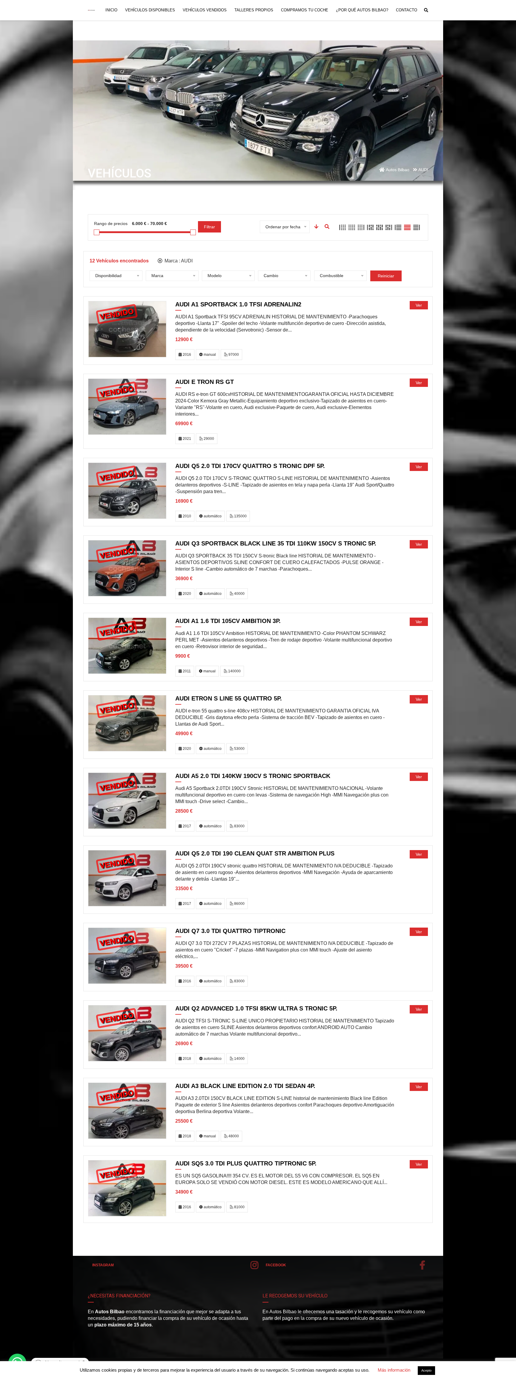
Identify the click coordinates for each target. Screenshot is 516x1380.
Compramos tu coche (304, 10)
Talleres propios (253, 10)
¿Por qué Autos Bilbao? (362, 10)
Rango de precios (111, 223)
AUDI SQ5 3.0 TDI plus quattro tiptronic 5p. (246, 1163)
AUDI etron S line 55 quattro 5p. (228, 698)
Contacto (406, 10)
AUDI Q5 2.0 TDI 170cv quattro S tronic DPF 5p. (250, 466)
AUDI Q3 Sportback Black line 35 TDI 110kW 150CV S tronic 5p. (275, 543)
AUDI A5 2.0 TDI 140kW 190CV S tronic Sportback (252, 776)
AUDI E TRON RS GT (204, 382)
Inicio (111, 10)
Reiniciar (386, 275)
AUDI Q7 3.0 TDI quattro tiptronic (230, 931)
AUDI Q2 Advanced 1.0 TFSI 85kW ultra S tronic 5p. (256, 1008)
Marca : (178, 260)
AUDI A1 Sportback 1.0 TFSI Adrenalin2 (238, 304)
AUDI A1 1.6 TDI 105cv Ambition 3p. (228, 621)
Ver (419, 305)
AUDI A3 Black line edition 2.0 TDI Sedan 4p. (245, 1086)
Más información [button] (394, 1370)
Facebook (276, 1265)
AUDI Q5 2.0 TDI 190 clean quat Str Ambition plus (254, 853)
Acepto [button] (426, 1370)
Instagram (103, 1265)
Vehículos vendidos (205, 10)
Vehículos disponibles (150, 10)
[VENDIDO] (127, 328)
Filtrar (209, 226)
